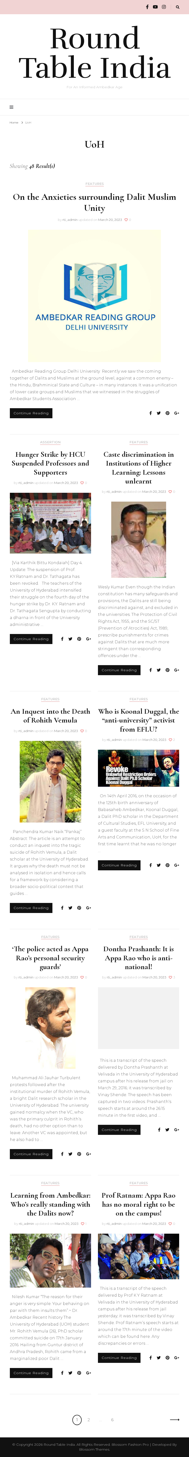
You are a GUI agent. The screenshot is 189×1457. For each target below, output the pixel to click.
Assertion (50, 442)
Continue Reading (31, 413)
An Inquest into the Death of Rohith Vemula (50, 716)
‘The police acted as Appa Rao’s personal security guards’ (50, 957)
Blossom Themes (94, 1449)
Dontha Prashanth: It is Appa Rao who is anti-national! (138, 957)
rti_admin (70, 220)
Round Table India (94, 53)
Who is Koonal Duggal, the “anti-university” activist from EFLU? (138, 720)
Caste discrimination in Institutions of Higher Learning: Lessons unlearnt (138, 468)
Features (94, 184)
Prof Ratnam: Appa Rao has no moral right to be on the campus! (138, 1204)
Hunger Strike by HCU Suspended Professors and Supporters (50, 463)
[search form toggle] (177, 7)
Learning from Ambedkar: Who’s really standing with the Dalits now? (50, 1204)
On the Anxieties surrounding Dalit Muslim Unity (94, 202)
